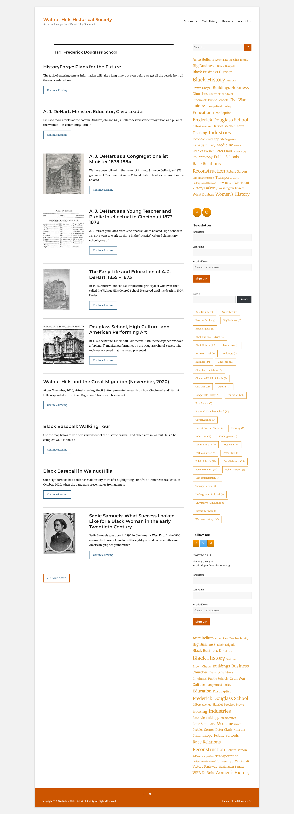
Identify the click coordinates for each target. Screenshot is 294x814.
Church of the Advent (221, 94)
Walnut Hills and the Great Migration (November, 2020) (106, 381)
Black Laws (231, 81)
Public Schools (226, 157)
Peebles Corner (203, 151)
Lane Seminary (204, 145)
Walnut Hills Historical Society (77, 19)
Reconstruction (209, 171)
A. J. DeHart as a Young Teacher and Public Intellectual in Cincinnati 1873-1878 (131, 216)
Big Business (204, 65)
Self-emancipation (203, 177)
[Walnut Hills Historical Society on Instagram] (206, 212)
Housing (200, 133)
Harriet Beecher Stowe (228, 126)
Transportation (227, 177)
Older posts (56, 578)
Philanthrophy (240, 151)
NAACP (237, 146)
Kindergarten (228, 139)
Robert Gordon (236, 171)
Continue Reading (57, 90)
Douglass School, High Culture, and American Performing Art (129, 329)
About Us (244, 21)
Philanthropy (203, 157)
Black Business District (212, 72)
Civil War (238, 100)
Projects (227, 21)
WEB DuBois (203, 194)
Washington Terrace (231, 188)
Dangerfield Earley (218, 106)
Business (240, 87)
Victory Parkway (205, 188)
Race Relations (207, 163)
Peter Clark (223, 151)
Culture (199, 106)
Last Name (198, 246)
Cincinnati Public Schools (210, 100)
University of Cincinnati (233, 182)
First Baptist (222, 113)
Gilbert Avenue (202, 126)
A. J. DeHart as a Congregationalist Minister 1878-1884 (128, 159)
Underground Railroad (204, 183)
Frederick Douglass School (220, 120)
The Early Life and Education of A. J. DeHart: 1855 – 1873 (130, 274)
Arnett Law (221, 59)
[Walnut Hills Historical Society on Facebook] (197, 212)
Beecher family (238, 59)
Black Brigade (226, 66)
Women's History (232, 194)
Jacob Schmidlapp (206, 139)
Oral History (209, 21)
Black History (209, 80)
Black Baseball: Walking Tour (76, 426)
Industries (220, 132)
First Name (198, 231)
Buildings (221, 87)
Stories (188, 21)
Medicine (225, 145)
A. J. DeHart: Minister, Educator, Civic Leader (93, 111)
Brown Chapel (202, 88)
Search (196, 293)
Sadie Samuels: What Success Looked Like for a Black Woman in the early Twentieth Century (132, 521)
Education (202, 112)
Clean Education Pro (241, 801)
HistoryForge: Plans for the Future (82, 67)
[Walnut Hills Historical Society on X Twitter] (203, 543)
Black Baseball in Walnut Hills (77, 471)
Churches (200, 94)
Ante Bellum (203, 59)
